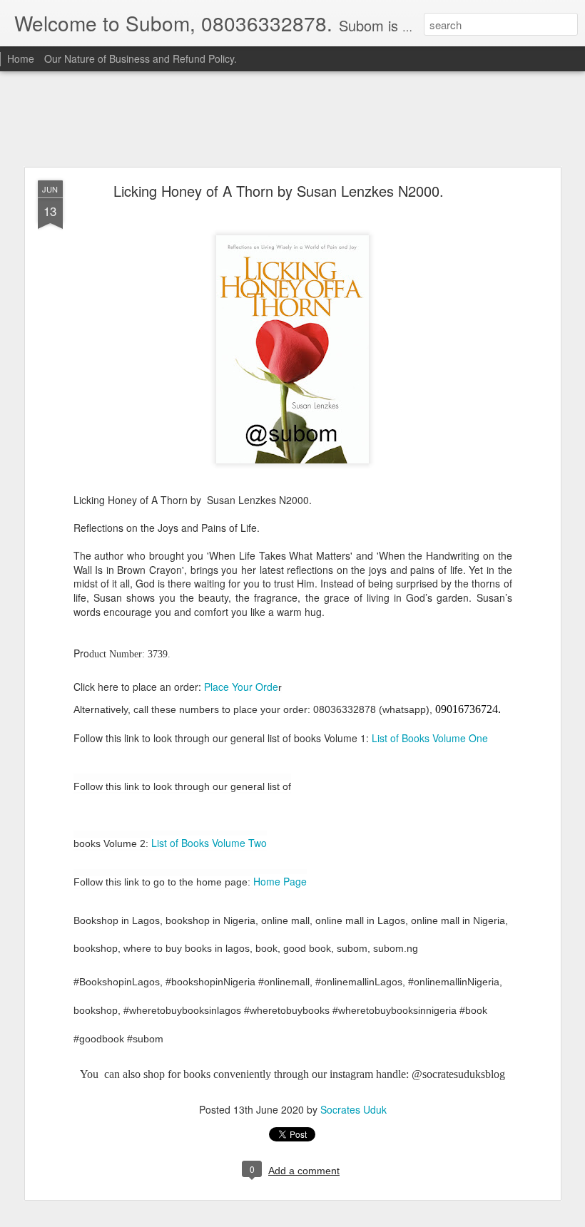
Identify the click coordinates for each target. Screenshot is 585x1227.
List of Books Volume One (430, 738)
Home (20, 58)
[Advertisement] (292, 120)
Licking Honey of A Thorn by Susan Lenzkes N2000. (278, 190)
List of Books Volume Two (209, 843)
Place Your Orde (241, 686)
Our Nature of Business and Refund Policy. (140, 58)
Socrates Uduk (353, 1109)
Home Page (280, 881)
